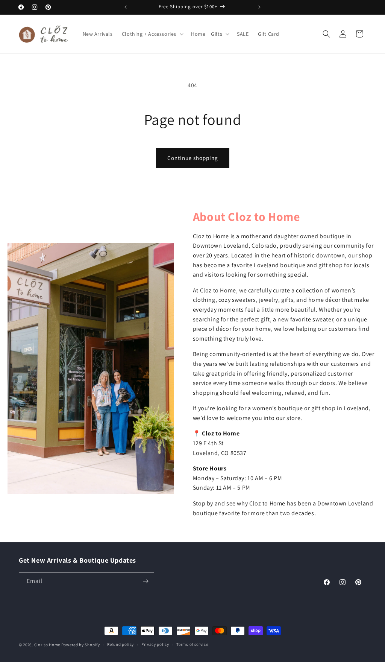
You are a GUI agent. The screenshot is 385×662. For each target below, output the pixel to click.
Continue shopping (192, 157)
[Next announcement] (259, 7)
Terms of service (192, 644)
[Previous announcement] (125, 7)
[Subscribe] (145, 581)
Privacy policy (155, 644)
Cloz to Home (47, 644)
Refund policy (120, 644)
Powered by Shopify (80, 644)
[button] (151, 34)
